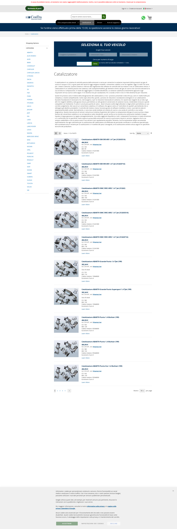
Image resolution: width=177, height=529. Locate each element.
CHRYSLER (30, 69)
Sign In (124, 9)
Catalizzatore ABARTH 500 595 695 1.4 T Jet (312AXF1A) (103, 164)
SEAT (28, 167)
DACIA (29, 79)
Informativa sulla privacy (96, 506)
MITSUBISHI (31, 143)
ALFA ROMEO (31, 56)
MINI (28, 140)
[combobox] (88, 16)
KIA (28, 116)
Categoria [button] (30, 48)
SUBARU (30, 177)
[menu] (88, 22)
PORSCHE (30, 157)
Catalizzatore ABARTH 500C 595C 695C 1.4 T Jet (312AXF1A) (105, 237)
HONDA (29, 99)
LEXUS (29, 130)
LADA (29, 120)
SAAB (29, 163)
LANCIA (29, 123)
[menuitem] (67, 22)
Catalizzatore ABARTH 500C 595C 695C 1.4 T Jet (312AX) (103, 188)
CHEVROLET (31, 66)
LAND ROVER (31, 126)
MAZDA (29, 133)
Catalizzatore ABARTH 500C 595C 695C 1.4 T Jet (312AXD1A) (105, 213)
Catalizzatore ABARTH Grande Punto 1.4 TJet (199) (102, 261)
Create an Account (135, 9)
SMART (29, 173)
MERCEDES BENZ (33, 136)
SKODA (29, 170)
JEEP (28, 113)
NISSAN (29, 146)
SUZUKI (29, 180)
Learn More (86, 156)
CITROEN (30, 76)
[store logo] (33, 18)
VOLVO (29, 187)
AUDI (28, 59)
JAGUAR (29, 110)
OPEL (29, 150)
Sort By (132, 133)
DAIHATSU (30, 86)
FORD (29, 96)
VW (28, 190)
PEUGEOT (30, 153)
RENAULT (30, 160)
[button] (148, 8)
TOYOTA (30, 183)
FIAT (28, 93)
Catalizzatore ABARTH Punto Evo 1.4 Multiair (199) (102, 366)
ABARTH (30, 52)
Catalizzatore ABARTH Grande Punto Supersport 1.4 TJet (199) (106, 289)
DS (28, 89)
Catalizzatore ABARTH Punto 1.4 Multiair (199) (100, 317)
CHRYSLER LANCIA (33, 73)
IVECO (29, 106)
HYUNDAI (30, 103)
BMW (29, 62)
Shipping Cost (97, 144)
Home (27, 34)
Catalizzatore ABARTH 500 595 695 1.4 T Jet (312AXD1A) (103, 139)
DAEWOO (30, 83)
